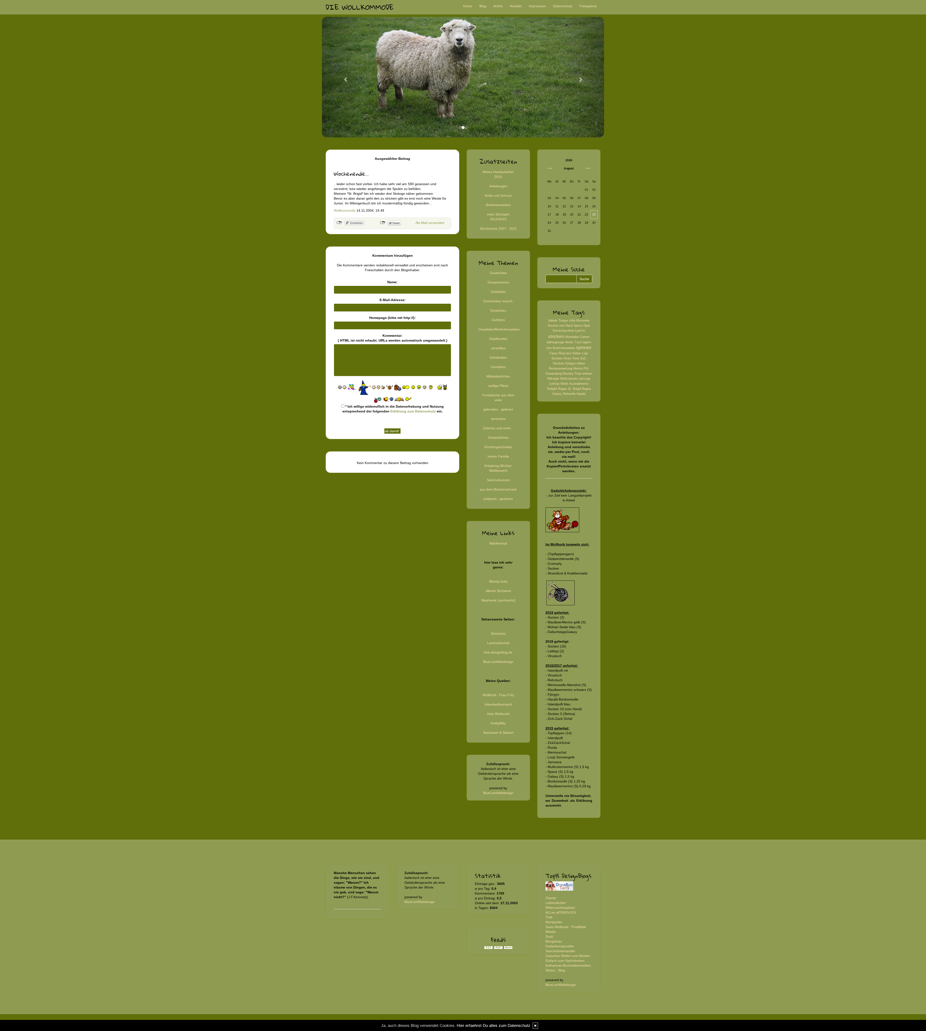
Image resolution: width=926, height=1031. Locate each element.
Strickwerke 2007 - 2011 (498, 228)
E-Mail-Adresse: (393, 300)
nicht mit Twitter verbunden (382, 222)
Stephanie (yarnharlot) (498, 600)
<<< (549, 168)
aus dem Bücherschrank (498, 489)
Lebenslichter (555, 903)
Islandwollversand (498, 704)
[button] (343, 77)
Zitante (550, 898)
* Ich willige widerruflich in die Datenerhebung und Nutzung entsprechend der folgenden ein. (393, 408)
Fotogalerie (588, 6)
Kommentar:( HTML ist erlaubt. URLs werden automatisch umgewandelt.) (392, 338)
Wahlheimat (498, 543)
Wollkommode (344, 210)
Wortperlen (553, 922)
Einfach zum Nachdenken (565, 961)
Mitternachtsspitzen (560, 908)
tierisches (498, 419)
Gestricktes (498, 273)
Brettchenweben (498, 205)
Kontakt (516, 6)
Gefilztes (498, 320)
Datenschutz (562, 6)
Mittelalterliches (498, 376)
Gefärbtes (498, 292)
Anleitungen (498, 186)
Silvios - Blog (555, 970)
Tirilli (548, 917)
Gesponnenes (498, 282)
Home (467, 6)
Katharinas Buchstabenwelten (568, 965)
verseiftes (498, 348)
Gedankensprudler (559, 946)
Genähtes (498, 367)
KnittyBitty (498, 723)
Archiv (498, 6)
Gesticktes (498, 310)
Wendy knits (498, 581)
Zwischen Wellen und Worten (567, 956)
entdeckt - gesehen (498, 499)
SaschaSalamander (560, 951)
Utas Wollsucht (498, 714)
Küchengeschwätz (498, 447)
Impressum (537, 6)
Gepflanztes (498, 339)
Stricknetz (498, 633)
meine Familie (498, 456)
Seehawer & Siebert (498, 733)
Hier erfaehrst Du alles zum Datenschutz (493, 1025)
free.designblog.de (498, 652)
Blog (482, 6)
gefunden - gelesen (498, 409)
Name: (392, 282)
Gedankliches (498, 437)
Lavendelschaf (498, 643)
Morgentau (553, 941)
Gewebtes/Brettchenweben (499, 329)
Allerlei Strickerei (498, 591)
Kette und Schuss (498, 195)
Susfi (549, 936)
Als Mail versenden (429, 223)
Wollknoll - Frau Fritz (498, 695)
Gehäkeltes (498, 357)
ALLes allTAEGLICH (560, 912)
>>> (587, 168)
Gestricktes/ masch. (498, 301)
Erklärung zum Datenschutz (413, 411)
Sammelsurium (498, 480)
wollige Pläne (498, 386)
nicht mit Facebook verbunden (339, 222)
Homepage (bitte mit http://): (392, 318)
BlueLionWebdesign (498, 662)
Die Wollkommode (360, 7)
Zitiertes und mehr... (498, 428)
